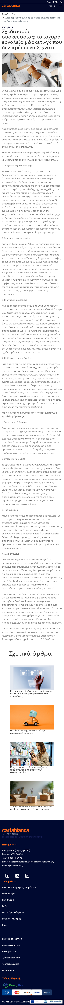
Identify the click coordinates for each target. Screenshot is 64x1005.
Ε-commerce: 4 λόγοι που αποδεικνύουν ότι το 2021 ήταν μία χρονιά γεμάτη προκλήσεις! (31, 693)
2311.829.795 (55, 2)
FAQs (4, 906)
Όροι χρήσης (8, 970)
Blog (14, 14)
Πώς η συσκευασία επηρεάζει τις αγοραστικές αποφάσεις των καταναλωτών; (29, 770)
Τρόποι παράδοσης (11, 957)
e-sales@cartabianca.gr (42, 862)
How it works (8, 900)
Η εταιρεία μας (9, 951)
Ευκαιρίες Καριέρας (11, 919)
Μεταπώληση (8, 893)
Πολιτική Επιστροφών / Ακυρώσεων (19, 887)
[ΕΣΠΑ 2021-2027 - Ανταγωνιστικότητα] (46, 1002)
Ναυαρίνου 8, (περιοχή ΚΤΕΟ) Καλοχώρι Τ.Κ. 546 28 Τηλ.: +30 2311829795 (16, 854)
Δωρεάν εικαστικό (11, 945)
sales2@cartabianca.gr (13, 865)
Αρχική (5, 14)
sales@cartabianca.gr (19, 862)
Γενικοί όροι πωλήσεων (13, 912)
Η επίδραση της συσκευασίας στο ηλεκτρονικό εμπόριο (29, 731)
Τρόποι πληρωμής (10, 964)
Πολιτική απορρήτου (12, 939)
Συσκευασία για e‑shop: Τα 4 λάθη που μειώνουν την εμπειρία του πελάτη (31, 808)
